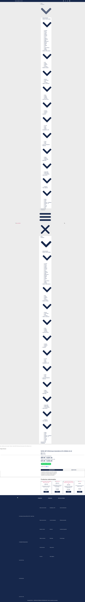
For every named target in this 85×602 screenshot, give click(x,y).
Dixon (45, 95)
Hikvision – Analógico (47, 202)
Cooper (45, 32)
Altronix (45, 79)
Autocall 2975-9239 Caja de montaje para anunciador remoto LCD (68, 487)
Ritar (45, 81)
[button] (45, 223)
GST (45, 270)
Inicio (42, 3)
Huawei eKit (46, 159)
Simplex (45, 45)
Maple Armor (46, 41)
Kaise (45, 142)
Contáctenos (43, 209)
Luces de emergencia (46, 144)
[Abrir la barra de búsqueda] (64, 223)
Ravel (45, 44)
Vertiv (45, 143)
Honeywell (46, 39)
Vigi (45, 207)
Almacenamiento (45, 251)
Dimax (45, 33)
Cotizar (46, 491)
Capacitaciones (43, 208)
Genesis (45, 97)
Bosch (45, 31)
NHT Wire (45, 98)
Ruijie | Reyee (46, 406)
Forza (45, 141)
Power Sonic (46, 80)
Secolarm (46, 66)
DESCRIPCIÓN (52, 469)
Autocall (45, 30)
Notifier (45, 43)
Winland (45, 49)
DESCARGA (74, 469)
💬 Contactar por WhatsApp (46, 463)
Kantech (45, 110)
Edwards (45, 34)
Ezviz (45, 126)
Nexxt (45, 127)
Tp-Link (45, 125)
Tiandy (45, 206)
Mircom (45, 42)
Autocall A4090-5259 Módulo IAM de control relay (46, 486)
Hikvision (45, 64)
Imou (45, 204)
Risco (45, 65)
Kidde (45, 40)
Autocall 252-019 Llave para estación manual (80, 486)
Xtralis (45, 48)
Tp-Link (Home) (46, 407)
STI (44, 46)
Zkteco (45, 128)
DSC (45, 62)
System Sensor (46, 47)
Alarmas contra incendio (5, 446)
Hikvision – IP (46, 203)
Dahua (45, 157)
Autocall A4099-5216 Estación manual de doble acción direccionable (57, 486)
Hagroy (45, 63)
